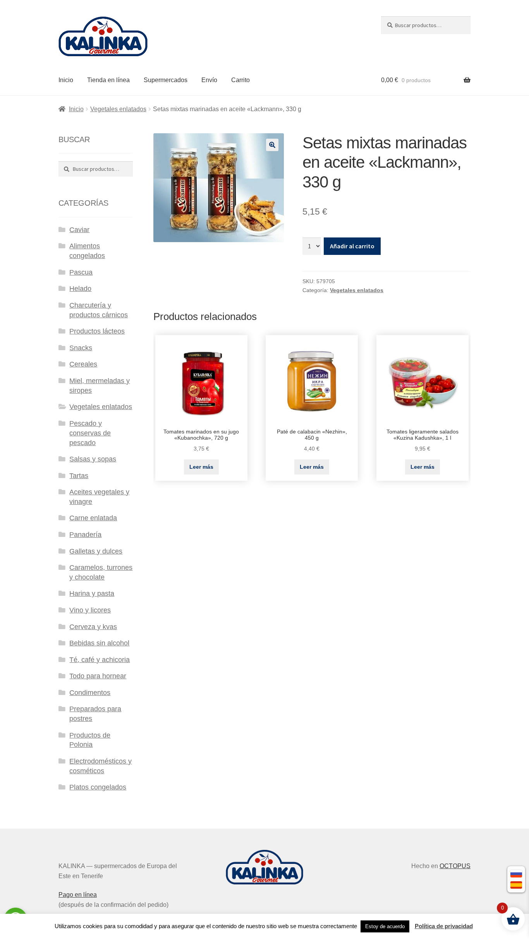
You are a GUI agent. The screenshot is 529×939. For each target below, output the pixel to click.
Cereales (83, 364)
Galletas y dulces (95, 551)
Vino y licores (90, 610)
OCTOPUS (455, 866)
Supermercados (165, 80)
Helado (80, 288)
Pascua (81, 272)
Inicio (65, 80)
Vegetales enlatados (118, 109)
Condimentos (89, 693)
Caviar (79, 230)
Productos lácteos (97, 331)
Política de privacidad (444, 926)
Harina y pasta (91, 593)
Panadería (85, 534)
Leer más (201, 467)
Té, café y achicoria (99, 660)
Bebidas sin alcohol (99, 643)
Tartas (78, 476)
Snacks (80, 348)
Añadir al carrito (352, 246)
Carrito (240, 80)
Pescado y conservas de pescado (90, 433)
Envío (209, 80)
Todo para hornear (97, 676)
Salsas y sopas (92, 459)
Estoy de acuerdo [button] (385, 926)
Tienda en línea (108, 80)
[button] (272, 145)
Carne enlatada (93, 518)
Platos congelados (97, 787)
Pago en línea (77, 894)
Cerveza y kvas (93, 627)
